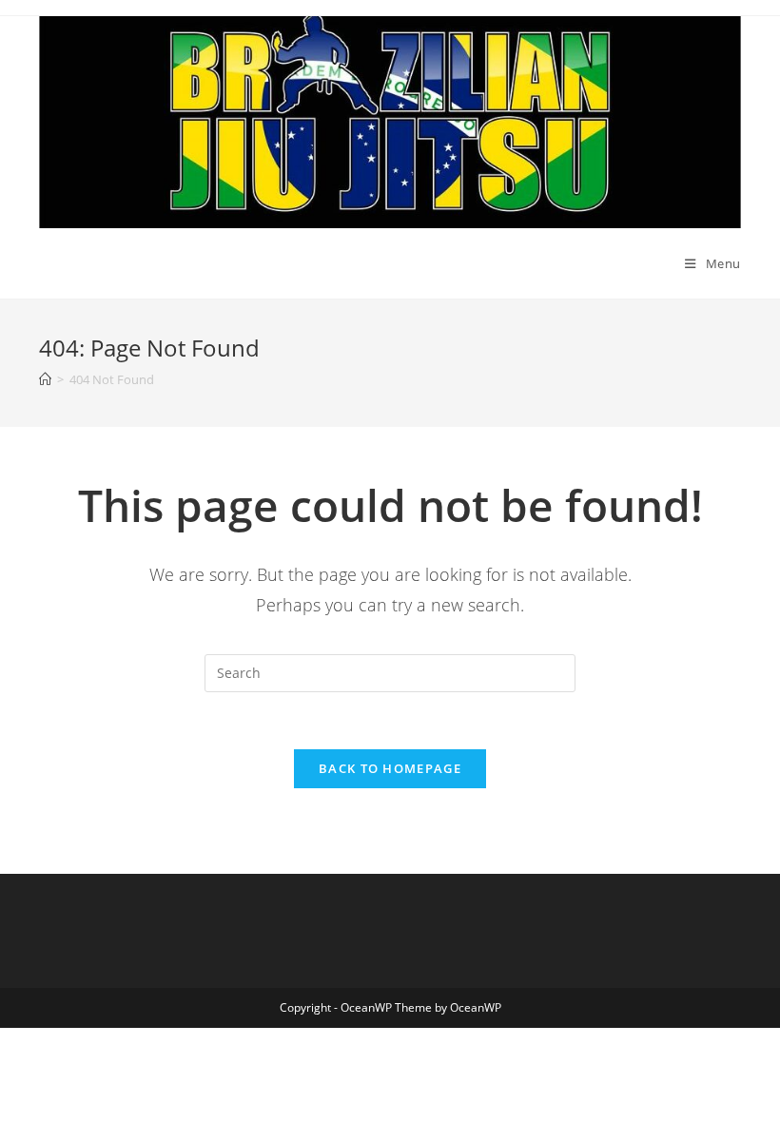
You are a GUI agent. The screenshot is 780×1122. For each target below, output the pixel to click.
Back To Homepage (390, 768)
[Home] (45, 379)
